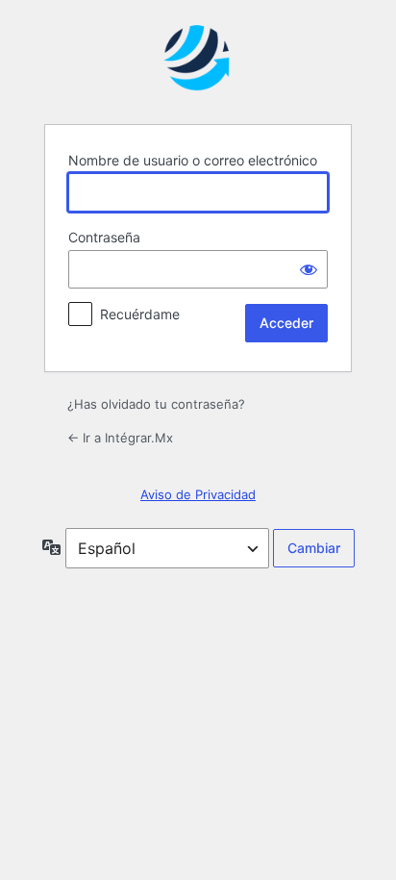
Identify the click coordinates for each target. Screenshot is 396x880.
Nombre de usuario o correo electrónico (192, 160)
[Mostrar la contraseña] (308, 269)
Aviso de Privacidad (198, 494)
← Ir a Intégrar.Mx (120, 437)
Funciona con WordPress (198, 60)
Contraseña (104, 237)
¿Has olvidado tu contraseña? (156, 404)
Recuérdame (140, 314)
